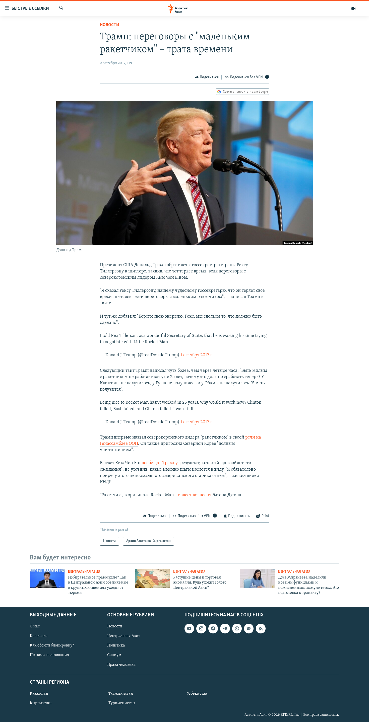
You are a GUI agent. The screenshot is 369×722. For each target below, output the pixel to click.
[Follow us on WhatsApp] (237, 628)
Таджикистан (120, 693)
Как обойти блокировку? (52, 645)
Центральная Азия (84, 572)
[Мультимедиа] (353, 8)
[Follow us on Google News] (249, 628)
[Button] (207, 77)
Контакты (38, 636)
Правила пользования (49, 655)
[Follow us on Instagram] (201, 628)
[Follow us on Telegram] (225, 628)
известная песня (194, 495)
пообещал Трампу (160, 463)
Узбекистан (197, 693)
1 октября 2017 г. (196, 355)
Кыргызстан (41, 703)
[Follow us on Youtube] (189, 628)
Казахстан (39, 693)
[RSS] (260, 628)
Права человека (121, 665)
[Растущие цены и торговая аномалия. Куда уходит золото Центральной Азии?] (152, 578)
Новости (109, 25)
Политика (116, 645)
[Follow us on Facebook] (213, 628)
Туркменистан (121, 703)
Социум (114, 655)
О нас (35, 626)
